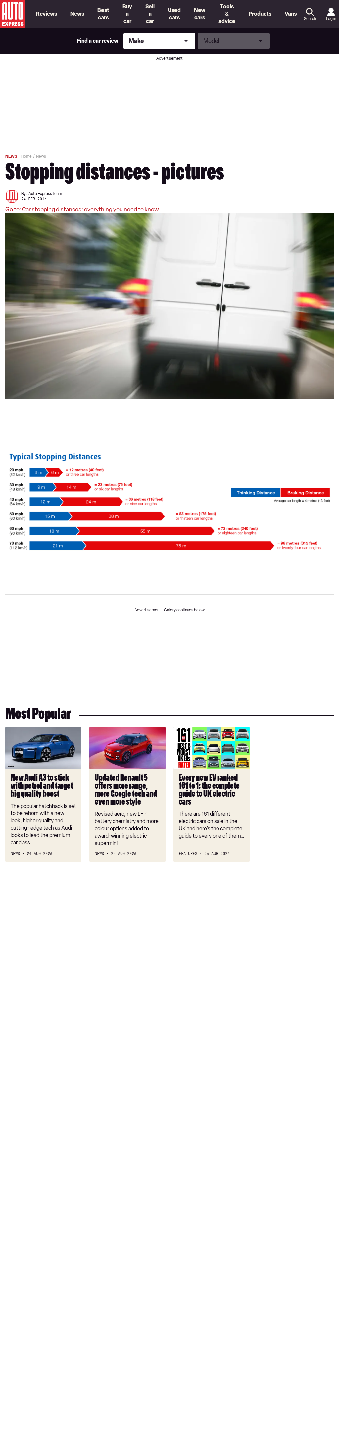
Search (310, 18)
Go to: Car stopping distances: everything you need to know (82, 209)
